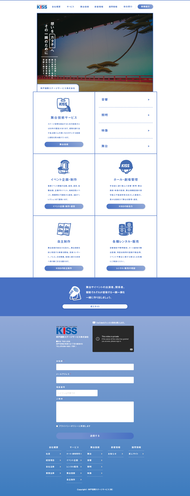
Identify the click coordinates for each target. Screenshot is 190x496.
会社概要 (56, 7)
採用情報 (113, 7)
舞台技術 (84, 7)
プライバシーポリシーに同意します (75, 426)
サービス (70, 7)
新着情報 (98, 7)
